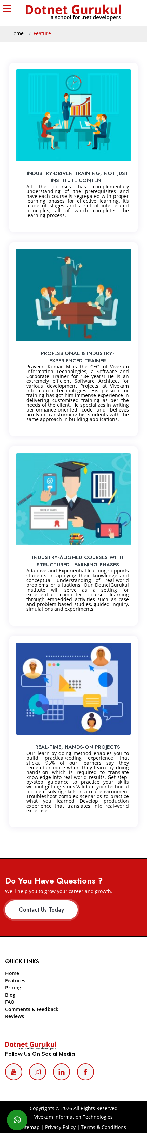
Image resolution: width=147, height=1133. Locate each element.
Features (15, 980)
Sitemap (30, 1127)
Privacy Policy (60, 1127)
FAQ (9, 1002)
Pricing (13, 987)
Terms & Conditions (103, 1127)
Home (17, 33)
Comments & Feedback (31, 1009)
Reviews (14, 1016)
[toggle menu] (8, 8)
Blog (10, 995)
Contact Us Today (41, 910)
